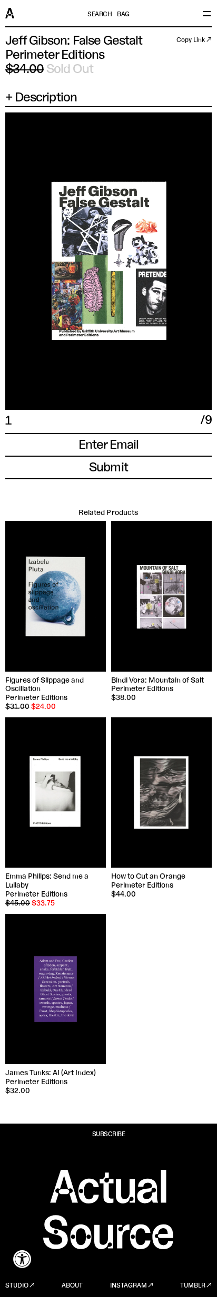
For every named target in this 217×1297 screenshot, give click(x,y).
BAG (123, 15)
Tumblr (192, 1286)
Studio (16, 1286)
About (72, 1286)
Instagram (128, 1286)
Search (99, 15)
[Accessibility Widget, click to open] (22, 1259)
